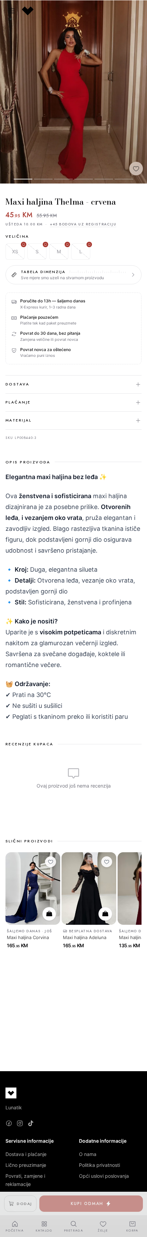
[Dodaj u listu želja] (136, 168)
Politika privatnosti (99, 1165)
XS (15, 251)
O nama (87, 1154)
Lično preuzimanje (25, 1165)
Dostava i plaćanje (25, 1154)
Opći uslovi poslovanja (104, 1176)
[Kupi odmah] (49, 913)
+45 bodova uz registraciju (83, 224)
